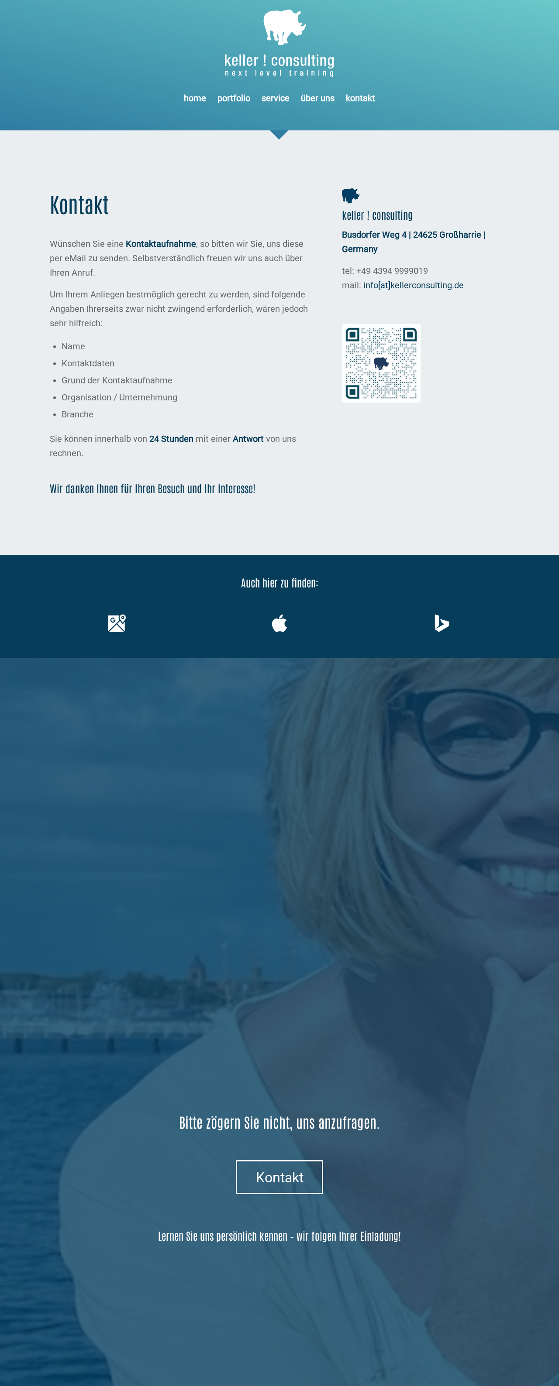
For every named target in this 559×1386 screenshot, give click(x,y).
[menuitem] (195, 98)
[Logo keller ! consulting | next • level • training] (280, 43)
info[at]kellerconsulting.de (413, 285)
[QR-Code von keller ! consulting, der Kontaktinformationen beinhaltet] (381, 363)
